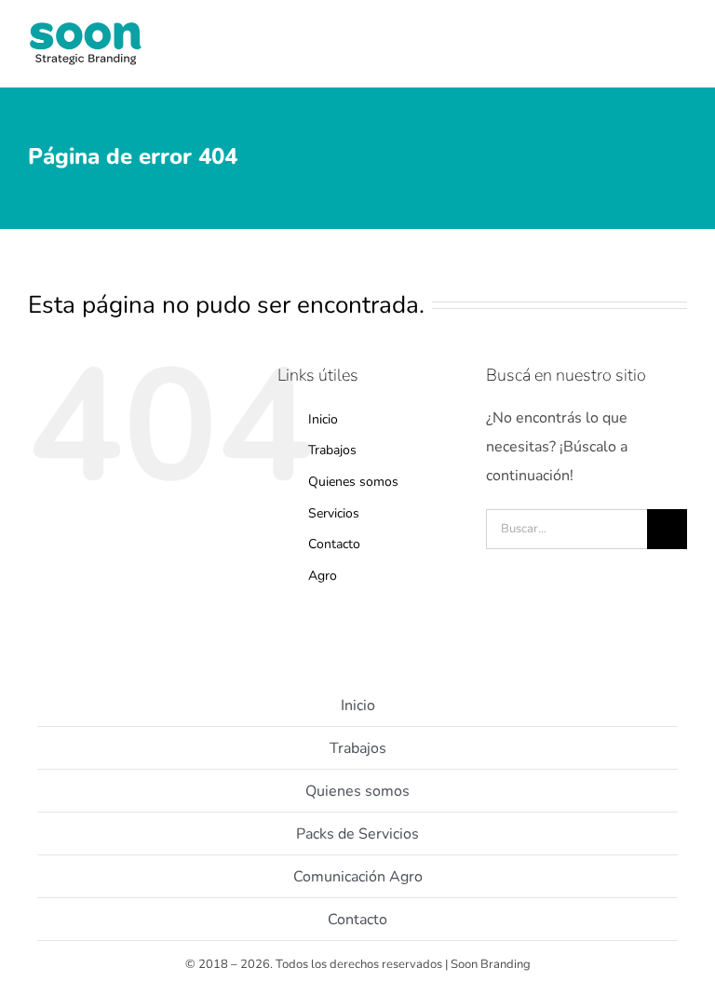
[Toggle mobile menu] (679, 56)
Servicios (333, 513)
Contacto (334, 544)
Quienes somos (353, 482)
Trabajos (332, 450)
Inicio (323, 419)
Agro (322, 576)
